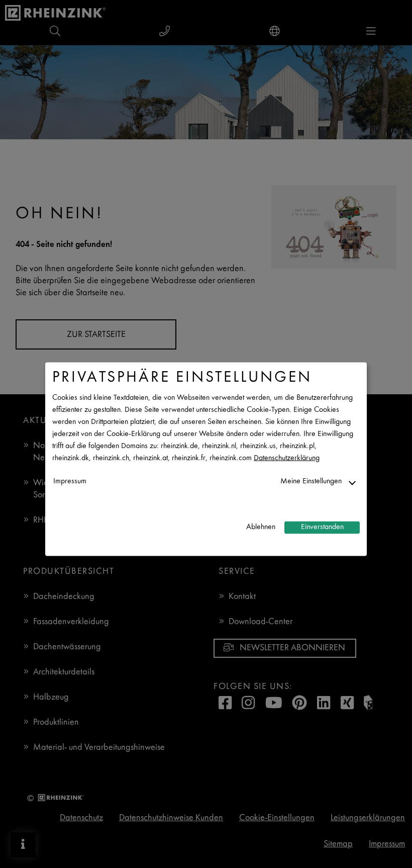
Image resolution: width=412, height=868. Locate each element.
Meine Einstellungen (311, 481)
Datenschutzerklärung (287, 458)
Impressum (69, 481)
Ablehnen (260, 527)
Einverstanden (322, 527)
